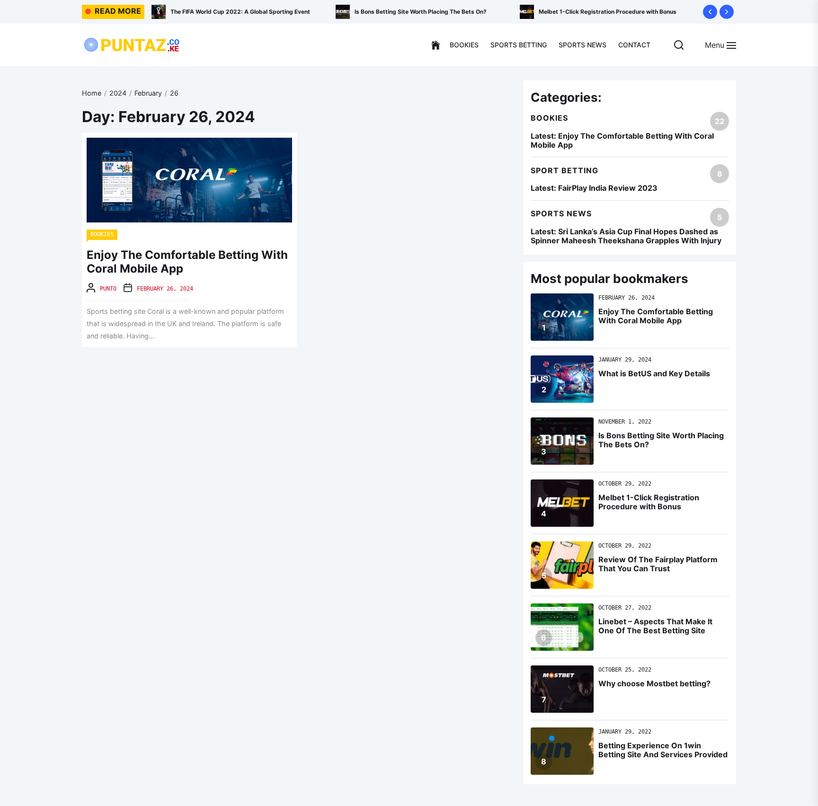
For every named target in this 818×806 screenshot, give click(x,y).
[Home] (435, 45)
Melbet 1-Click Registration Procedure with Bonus (440, 11)
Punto (108, 288)
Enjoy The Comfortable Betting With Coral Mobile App (187, 261)
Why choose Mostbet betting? (654, 683)
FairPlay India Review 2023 (608, 188)
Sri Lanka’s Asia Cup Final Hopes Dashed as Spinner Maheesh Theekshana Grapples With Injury (626, 236)
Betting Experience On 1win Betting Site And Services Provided (663, 750)
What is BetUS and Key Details (654, 373)
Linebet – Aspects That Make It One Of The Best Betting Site (655, 626)
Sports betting (518, 45)
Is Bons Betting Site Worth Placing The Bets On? (253, 11)
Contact (634, 45)
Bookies (464, 45)
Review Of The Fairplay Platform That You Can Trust (627, 11)
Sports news (582, 45)
